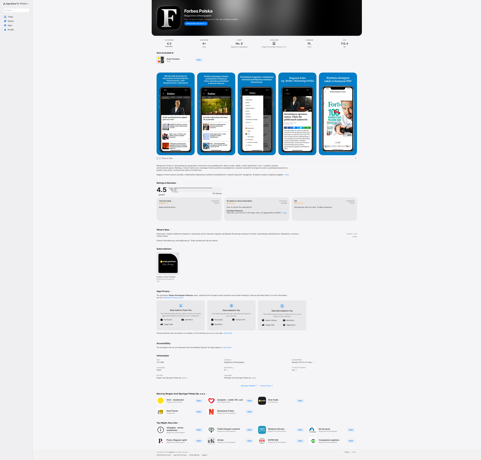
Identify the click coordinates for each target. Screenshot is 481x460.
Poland (347, 452)
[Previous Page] (154, 209)
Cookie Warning (194, 455)
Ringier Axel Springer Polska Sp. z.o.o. (171, 378)
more (287, 175)
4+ (225, 370)
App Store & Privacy (180, 455)
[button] (16, 17)
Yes (293, 370)
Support (204, 455)
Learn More (227, 333)
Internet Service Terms (164, 455)
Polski (354, 452)
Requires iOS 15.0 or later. (302, 362)
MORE (285, 213)
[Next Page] (359, 209)
